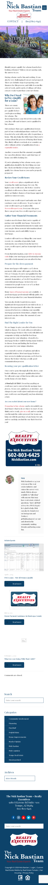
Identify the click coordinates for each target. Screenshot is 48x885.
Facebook (13, 817)
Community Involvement (19, 719)
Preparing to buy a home (15, 406)
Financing (13, 723)
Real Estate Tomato (30, 870)
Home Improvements (17, 737)
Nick (23, 478)
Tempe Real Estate (16, 755)
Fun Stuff (12, 728)
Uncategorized (15, 760)
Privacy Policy (28, 873)
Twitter (29, 817)
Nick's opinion (14, 751)
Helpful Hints (14, 732)
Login (33, 867)
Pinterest (34, 817)
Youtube (23, 817)
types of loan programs (19, 292)
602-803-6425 (24, 808)
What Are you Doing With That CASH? (19, 659)
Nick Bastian (14, 746)
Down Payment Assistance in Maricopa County (23, 616)
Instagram (18, 817)
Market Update (15, 741)
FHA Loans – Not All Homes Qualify (18, 578)
